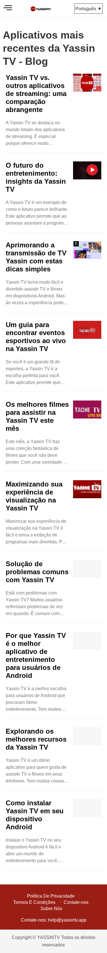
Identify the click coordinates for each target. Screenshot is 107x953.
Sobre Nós (51, 908)
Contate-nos (76, 902)
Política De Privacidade (51, 896)
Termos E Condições (34, 902)
